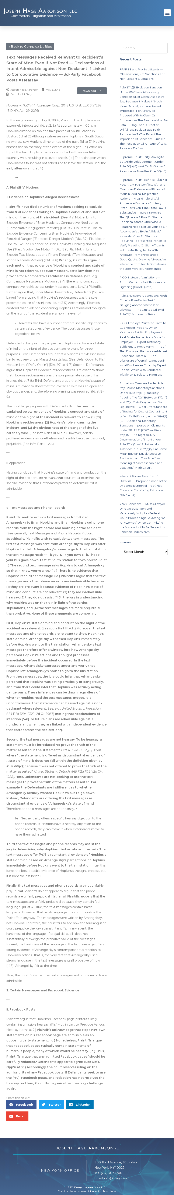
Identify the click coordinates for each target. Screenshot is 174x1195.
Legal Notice (109, 1191)
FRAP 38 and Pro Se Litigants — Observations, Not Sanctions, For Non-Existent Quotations (142, 74)
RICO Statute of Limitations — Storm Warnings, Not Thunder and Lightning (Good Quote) (143, 282)
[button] (167, 12)
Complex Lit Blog (21, 94)
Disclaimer (63, 1191)
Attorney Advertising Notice (86, 1191)
